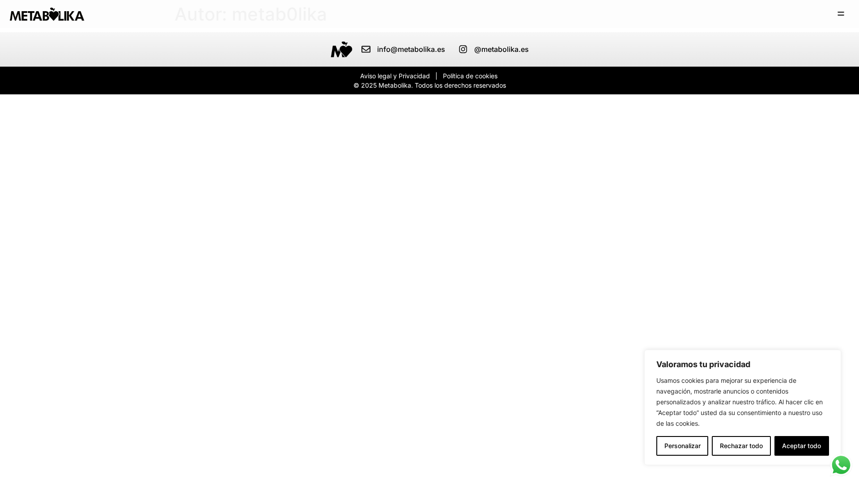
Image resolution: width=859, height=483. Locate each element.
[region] (742, 407)
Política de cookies (470, 76)
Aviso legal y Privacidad (395, 76)
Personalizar (682, 445)
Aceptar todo (801, 445)
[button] (841, 14)
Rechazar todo (741, 445)
